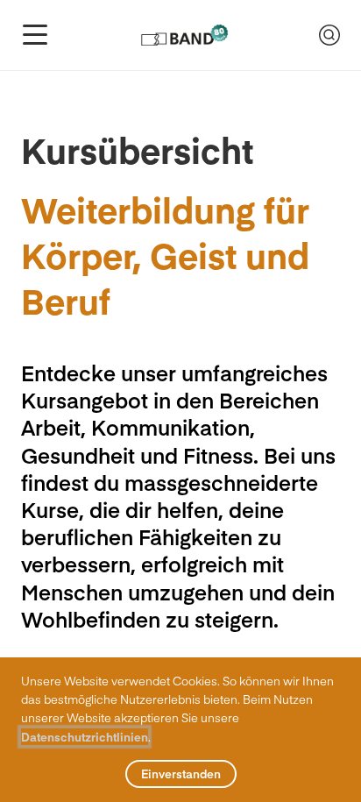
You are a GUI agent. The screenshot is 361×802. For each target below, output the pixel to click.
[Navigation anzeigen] (35, 35)
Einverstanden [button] (181, 773)
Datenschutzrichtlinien (84, 736)
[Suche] (329, 35)
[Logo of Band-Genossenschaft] (184, 35)
